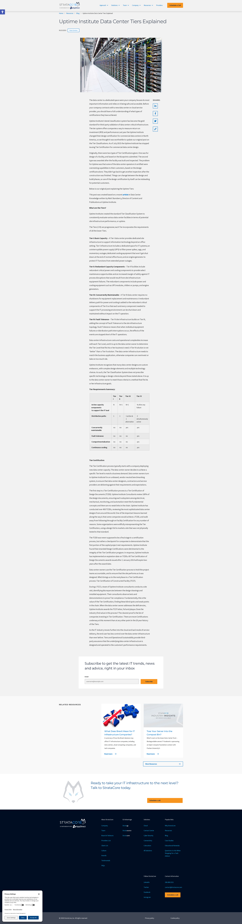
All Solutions (148, 850)
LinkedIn (146, 882)
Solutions (114, 5)
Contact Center (149, 830)
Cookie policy (175, 918)
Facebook (147, 892)
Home (61, 13)
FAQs (103, 865)
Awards (103, 855)
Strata (125, 825)
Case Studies (169, 840)
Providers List (106, 840)
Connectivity (148, 840)
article (125, 194)
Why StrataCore (170, 825)
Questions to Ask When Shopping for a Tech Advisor (172, 853)
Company (135, 5)
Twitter (146, 887)
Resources (147, 5)
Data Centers (73, 30)
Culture (103, 850)
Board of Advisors (107, 835)
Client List (104, 845)
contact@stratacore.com (173, 887)
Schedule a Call (175, 5)
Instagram (147, 897)
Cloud (146, 825)
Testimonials (105, 860)
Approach (103, 5)
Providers (159, 5)
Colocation (147, 845)
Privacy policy (149, 918)
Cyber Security (148, 835)
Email (86, 677)
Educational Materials (172, 845)
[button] (2, 11)
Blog (78, 13)
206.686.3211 (169, 882)
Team (125, 5)
